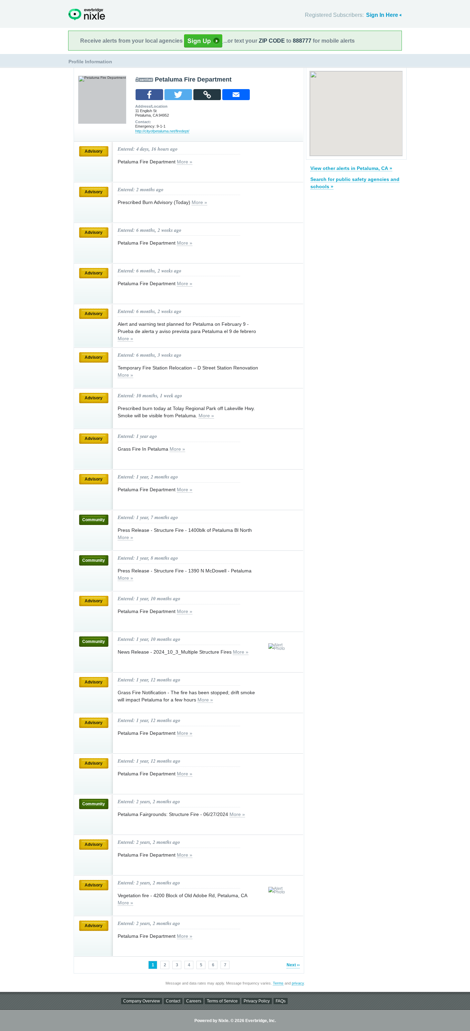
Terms (278, 983)
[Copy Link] (207, 94)
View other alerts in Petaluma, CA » (351, 168)
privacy (298, 983)
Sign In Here (382, 15)
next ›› (293, 965)
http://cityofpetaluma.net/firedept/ (162, 131)
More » (184, 161)
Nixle (86, 14)
